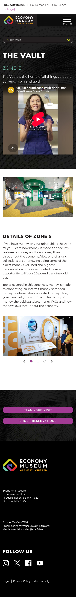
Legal (6, 581)
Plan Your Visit (38, 410)
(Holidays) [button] (9, 9)
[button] (38, 40)
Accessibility (42, 581)
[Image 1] (38, 465)
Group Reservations (38, 421)
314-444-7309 (20, 522)
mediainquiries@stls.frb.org (28, 529)
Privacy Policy (22, 581)
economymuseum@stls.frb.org (30, 526)
